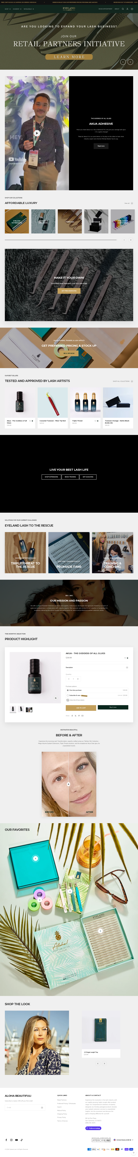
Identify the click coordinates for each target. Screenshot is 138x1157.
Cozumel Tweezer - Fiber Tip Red (53, 421)
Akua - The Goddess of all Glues (85, 653)
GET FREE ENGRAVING (69, 291)
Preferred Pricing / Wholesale (66, 1104)
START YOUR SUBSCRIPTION (69, 48)
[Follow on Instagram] (11, 1140)
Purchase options (71, 686)
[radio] (68, 690)
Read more (101, 146)
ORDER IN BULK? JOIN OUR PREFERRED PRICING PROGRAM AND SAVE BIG (37, 2)
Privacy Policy (61, 1117)
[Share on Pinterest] (79, 715)
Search (59, 1107)
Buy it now (113, 707)
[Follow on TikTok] (21, 1140)
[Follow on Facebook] (6, 1140)
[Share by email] (82, 715)
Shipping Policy (62, 1114)
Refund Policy (61, 1110)
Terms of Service (62, 1121)
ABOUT (117, 9)
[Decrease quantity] (69, 679)
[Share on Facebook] (72, 715)
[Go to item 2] (21, 709)
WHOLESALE (28, 9)
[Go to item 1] (13, 709)
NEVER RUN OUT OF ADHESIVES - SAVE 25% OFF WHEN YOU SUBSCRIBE (98, 2)
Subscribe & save (78, 695)
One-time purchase (75, 690)
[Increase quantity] (78, 679)
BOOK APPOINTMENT (105, 9)
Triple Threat (77, 421)
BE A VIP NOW (69, 353)
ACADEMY (16, 9)
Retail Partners (62, 1100)
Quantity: (69, 674)
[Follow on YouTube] (16, 1140)
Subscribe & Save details (77, 700)
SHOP (6, 9)
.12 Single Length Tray (91, 1052)
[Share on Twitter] (75, 715)
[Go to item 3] (29, 710)
